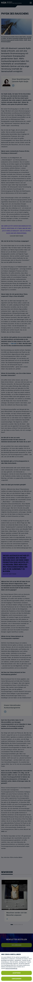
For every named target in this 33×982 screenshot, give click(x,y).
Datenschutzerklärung (11, 968)
